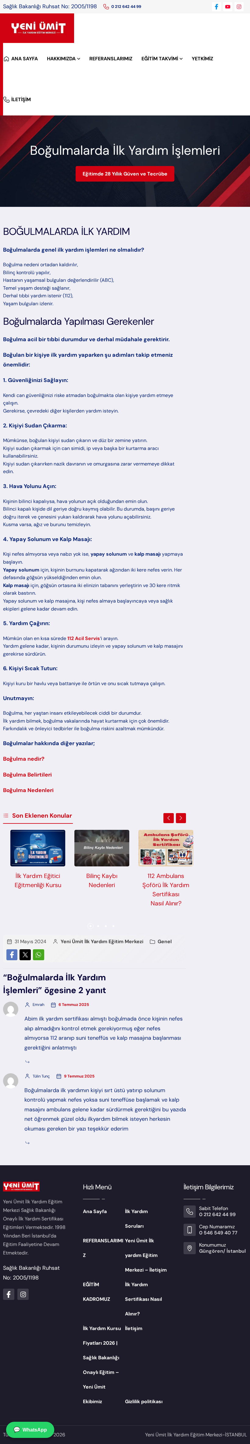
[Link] (106, 7)
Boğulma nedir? (24, 759)
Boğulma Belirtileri (27, 774)
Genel (165, 941)
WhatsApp (30, 1430)
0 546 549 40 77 (218, 1233)
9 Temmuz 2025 (79, 1076)
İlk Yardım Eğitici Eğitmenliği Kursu (38, 880)
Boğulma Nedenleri (28, 790)
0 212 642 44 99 (126, 6)
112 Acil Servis (83, 638)
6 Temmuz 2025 (74, 1004)
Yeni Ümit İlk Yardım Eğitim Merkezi (102, 941)
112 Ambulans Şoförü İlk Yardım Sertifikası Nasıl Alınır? (165, 889)
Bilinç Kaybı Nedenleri (101, 880)
